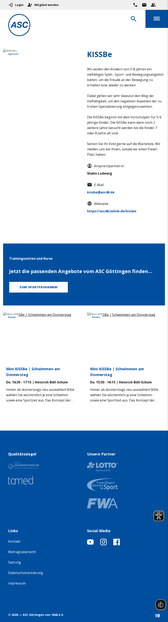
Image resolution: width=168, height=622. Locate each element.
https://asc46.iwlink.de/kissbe (111, 211)
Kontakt (14, 541)
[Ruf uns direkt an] (135, 4)
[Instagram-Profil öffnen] (103, 544)
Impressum (17, 583)
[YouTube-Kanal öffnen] (90, 544)
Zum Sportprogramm (38, 287)
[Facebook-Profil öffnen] (116, 544)
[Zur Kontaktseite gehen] (144, 4)
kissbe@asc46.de (101, 192)
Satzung (14, 562)
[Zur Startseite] (19, 26)
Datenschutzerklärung (25, 573)
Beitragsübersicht (22, 552)
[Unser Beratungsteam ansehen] (153, 4)
